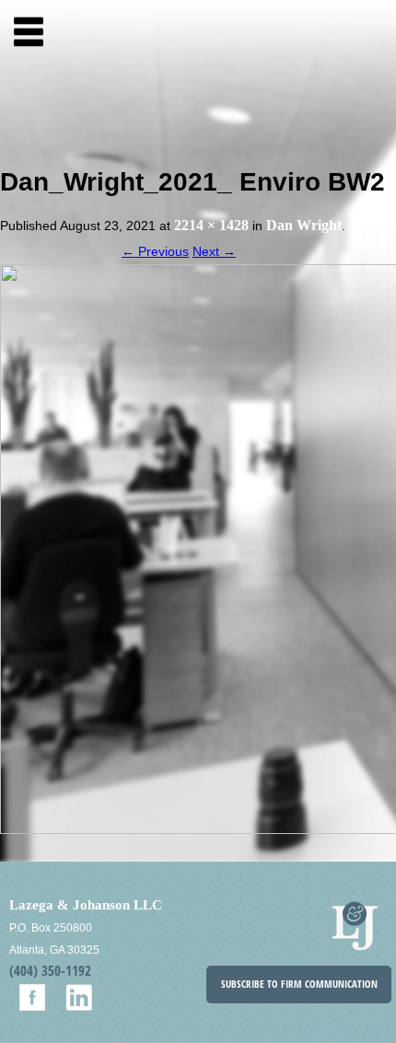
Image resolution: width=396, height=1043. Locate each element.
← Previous (155, 251)
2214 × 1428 (211, 225)
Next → (214, 251)
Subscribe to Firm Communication (299, 984)
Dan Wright (304, 225)
